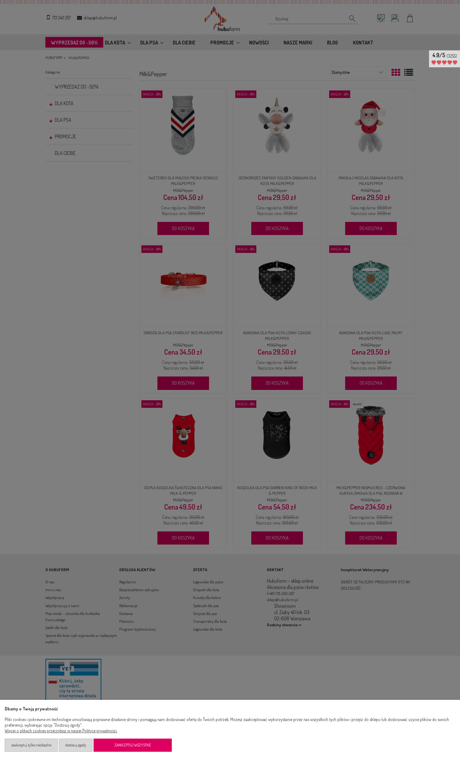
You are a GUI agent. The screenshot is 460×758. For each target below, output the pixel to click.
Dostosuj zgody (75, 745)
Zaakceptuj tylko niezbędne (31, 745)
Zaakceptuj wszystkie (133, 745)
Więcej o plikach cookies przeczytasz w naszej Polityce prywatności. (61, 730)
